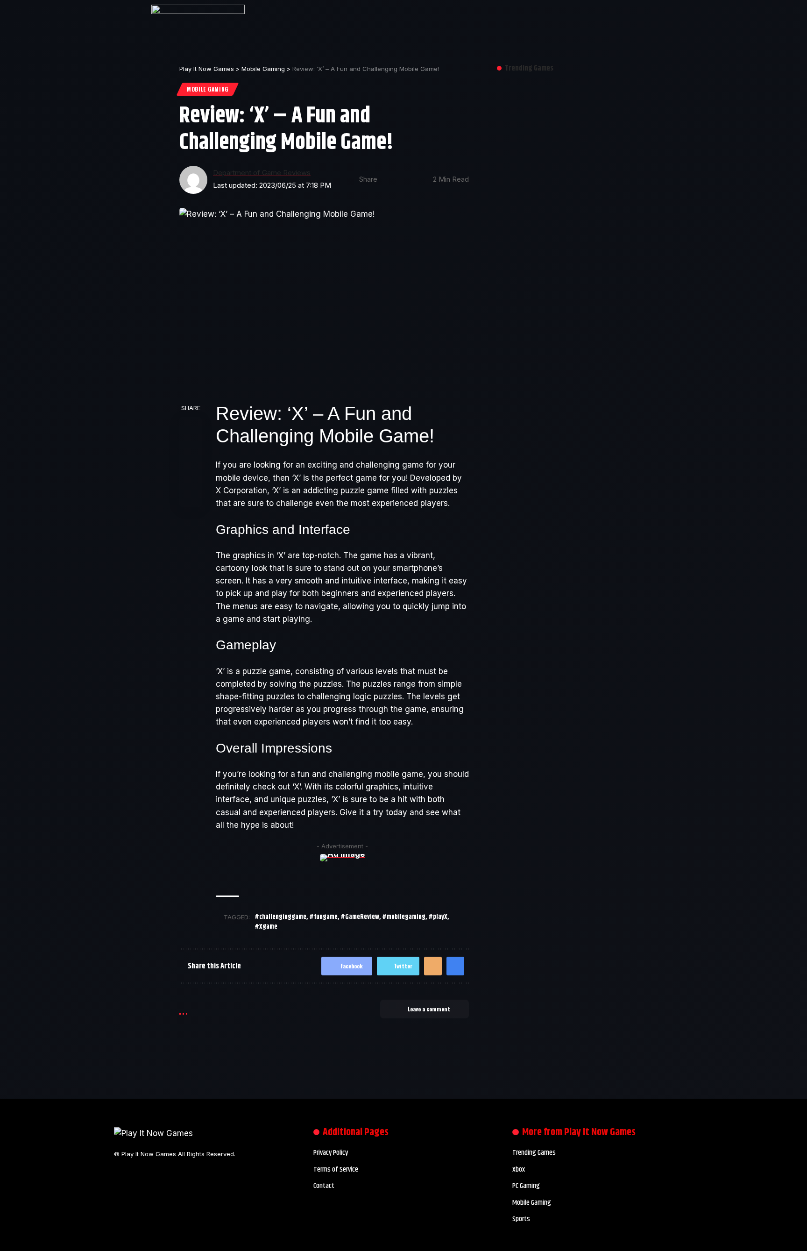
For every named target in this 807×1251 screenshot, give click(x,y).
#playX (437, 917)
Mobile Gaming (207, 89)
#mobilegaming (403, 917)
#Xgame (266, 927)
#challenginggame (280, 917)
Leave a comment (429, 1009)
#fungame (323, 917)
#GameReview (359, 917)
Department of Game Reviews (262, 173)
